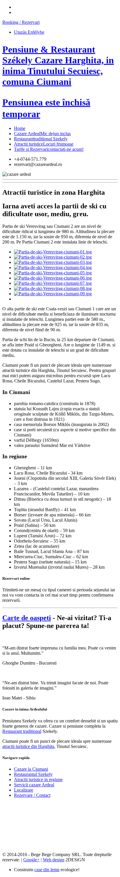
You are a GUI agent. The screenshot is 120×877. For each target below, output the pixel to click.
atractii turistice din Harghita (28, 746)
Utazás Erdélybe (29, 32)
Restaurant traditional (21, 731)
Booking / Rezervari (21, 22)
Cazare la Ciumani (31, 769)
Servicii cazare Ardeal (34, 784)
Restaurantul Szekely (33, 774)
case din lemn (46, 869)
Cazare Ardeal (42, 133)
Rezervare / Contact (32, 795)
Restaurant (41, 138)
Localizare (23, 789)
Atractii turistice (43, 144)
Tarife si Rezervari (49, 149)
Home (19, 128)
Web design (53, 859)
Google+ (31, 859)
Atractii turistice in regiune (38, 779)
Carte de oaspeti (26, 618)
